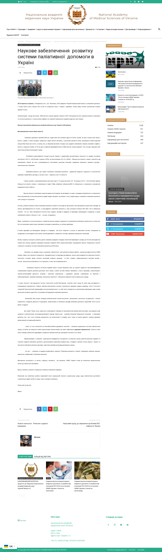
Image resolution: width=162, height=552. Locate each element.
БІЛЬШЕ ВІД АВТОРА (42, 457)
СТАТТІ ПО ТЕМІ (25, 457)
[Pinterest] (50, 72)
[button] (159, 29)
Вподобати (138, 219)
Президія (21, 29)
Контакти (25, 35)
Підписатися (137, 234)
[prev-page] (19, 495)
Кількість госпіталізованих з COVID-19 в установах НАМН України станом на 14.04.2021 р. (131, 97)
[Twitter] (44, 72)
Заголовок (122, 72)
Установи (100, 29)
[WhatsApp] (55, 72)
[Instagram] (135, 1)
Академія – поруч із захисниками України (44, 29)
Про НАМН (11, 29)
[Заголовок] (110, 74)
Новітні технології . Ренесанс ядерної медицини (33, 424)
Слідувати (138, 224)
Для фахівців (130, 29)
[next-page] (22, 495)
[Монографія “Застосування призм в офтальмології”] (110, 109)
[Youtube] (142, 1)
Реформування (144, 29)
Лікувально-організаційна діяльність (39, 41)
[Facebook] (131, 1)
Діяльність (90, 29)
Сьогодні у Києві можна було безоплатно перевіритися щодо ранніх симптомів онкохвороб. (124, 196)
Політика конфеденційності (117, 550)
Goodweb (141, 550)
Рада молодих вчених (114, 29)
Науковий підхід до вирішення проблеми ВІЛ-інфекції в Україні (81, 424)
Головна (21, 41)
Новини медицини (116, 189)
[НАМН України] (81, 14)
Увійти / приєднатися (60, 1)
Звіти (48, 478)
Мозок (37, 437)
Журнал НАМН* (13, 35)
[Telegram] (138, 1)
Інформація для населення (73, 29)
